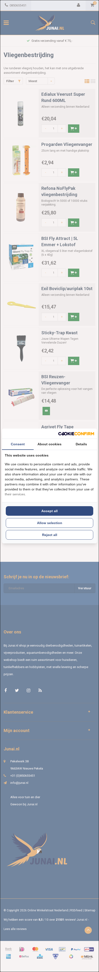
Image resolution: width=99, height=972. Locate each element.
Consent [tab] (18, 444)
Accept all (49, 511)
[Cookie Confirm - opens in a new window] (76, 433)
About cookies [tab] (49, 444)
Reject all (49, 535)
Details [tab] (81, 444)
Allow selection (49, 523)
